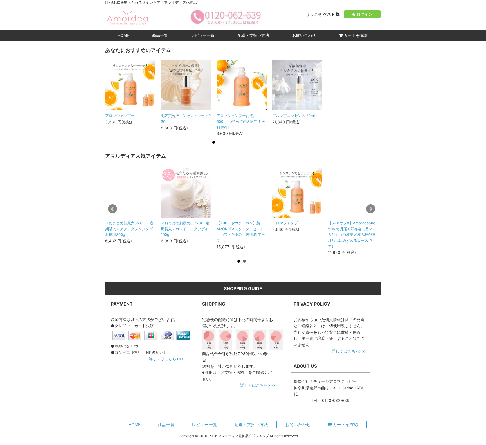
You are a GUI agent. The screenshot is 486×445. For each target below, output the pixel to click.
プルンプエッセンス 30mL (294, 116)
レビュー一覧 (203, 35)
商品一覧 (160, 35)
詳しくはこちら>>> (166, 358)
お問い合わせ (304, 35)
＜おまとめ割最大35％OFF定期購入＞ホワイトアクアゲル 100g (185, 229)
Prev (112, 208)
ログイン (364, 14)
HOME (123, 35)
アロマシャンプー (119, 116)
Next (370, 208)
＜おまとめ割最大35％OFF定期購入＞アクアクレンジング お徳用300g (129, 229)
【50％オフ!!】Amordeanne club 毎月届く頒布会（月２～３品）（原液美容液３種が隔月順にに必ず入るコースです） (352, 234)
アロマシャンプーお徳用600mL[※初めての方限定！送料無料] (241, 121)
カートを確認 (355, 35)
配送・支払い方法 (253, 35)
